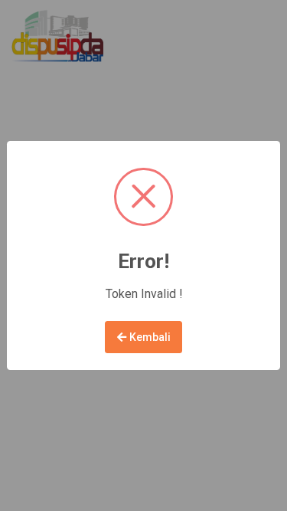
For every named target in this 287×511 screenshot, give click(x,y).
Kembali (148, 337)
